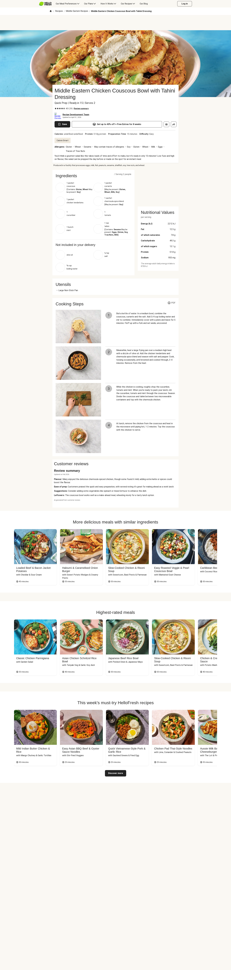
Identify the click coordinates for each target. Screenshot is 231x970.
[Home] (50, 11)
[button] (93, 175)
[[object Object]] (166, 124)
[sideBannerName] (158, 186)
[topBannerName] (115, 23)
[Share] (173, 124)
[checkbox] (56, 108)
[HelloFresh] (45, 4)
